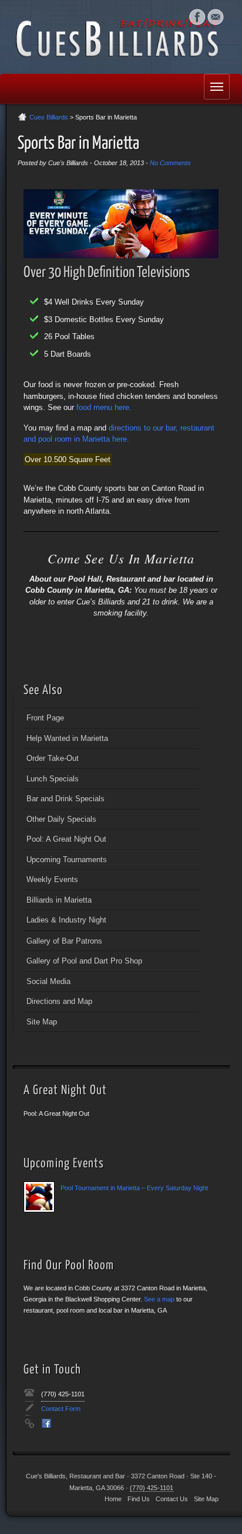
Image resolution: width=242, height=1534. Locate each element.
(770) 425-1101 (63, 1394)
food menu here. (104, 407)
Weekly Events (52, 879)
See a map (159, 1299)
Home (113, 1498)
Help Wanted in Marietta (67, 738)
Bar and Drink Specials (65, 798)
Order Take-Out (52, 758)
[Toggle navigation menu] (217, 87)
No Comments (170, 162)
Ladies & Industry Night (66, 919)
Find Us (138, 1498)
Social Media (197, 17)
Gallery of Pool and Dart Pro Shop (84, 960)
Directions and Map (59, 1001)
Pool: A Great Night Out (66, 839)
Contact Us (172, 1498)
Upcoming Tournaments (66, 859)
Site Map (41, 1021)
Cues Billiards (48, 117)
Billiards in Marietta (59, 900)
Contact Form (60, 1408)
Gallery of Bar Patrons (64, 941)
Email (215, 17)
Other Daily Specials (61, 819)
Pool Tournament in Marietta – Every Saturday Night (134, 1187)
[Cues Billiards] (121, 37)
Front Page (45, 717)
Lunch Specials (52, 778)
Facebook (46, 1423)
